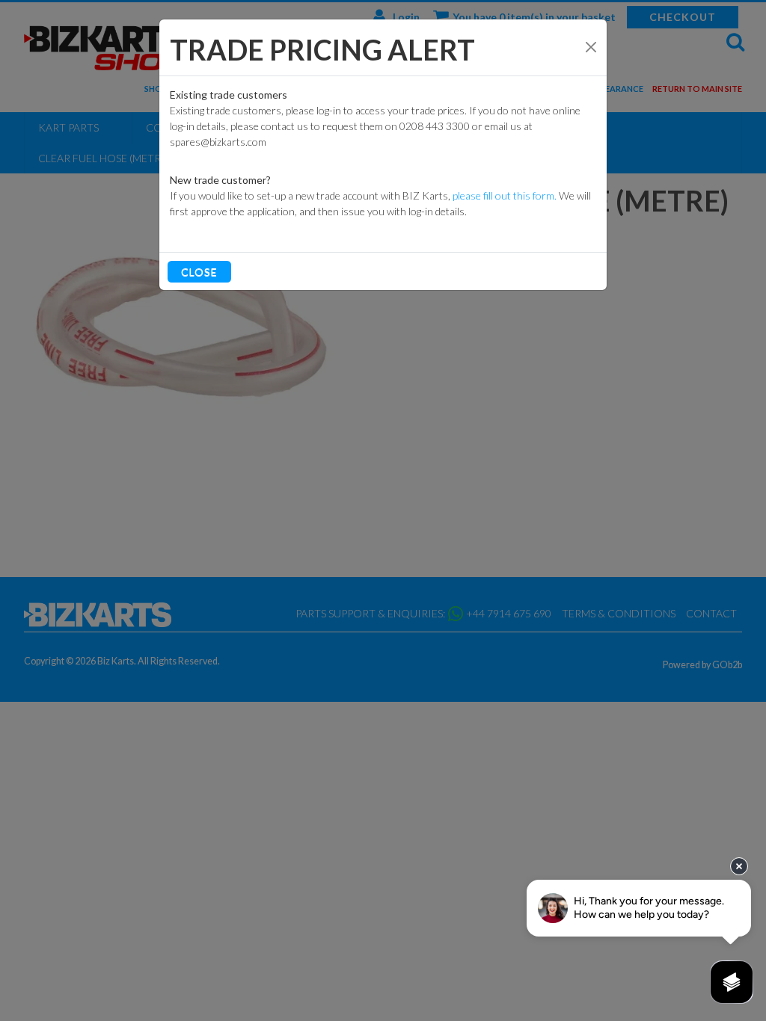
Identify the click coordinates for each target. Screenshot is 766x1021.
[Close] (590, 47)
